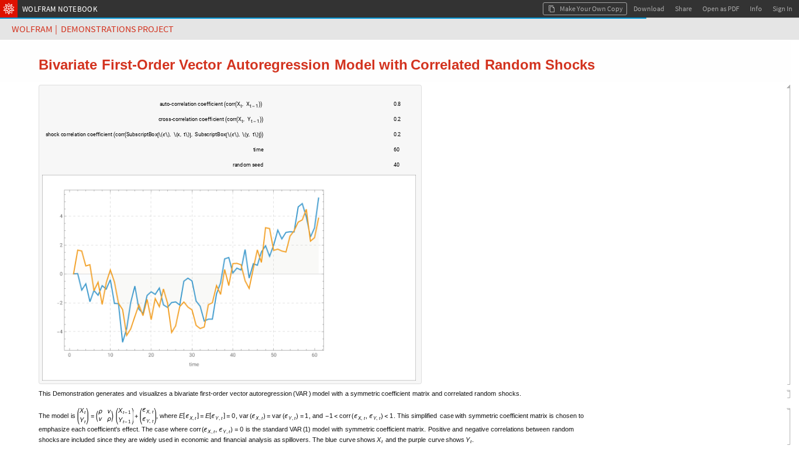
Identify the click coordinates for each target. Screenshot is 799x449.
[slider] (325, 109)
